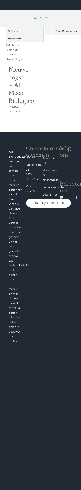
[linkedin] (61, 169)
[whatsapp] (68, 169)
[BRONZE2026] (68, 197)
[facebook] (61, 162)
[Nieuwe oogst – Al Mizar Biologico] (15, 45)
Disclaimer (50, 194)
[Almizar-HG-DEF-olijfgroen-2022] (40, 17)
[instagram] (68, 162)
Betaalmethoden (54, 187)
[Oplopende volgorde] (48, 31)
